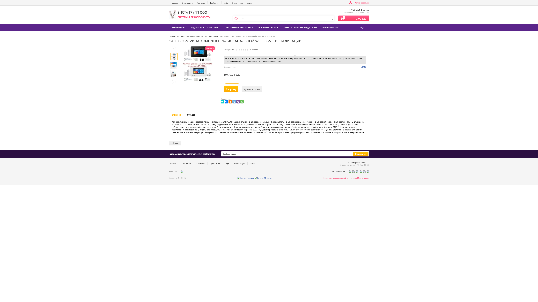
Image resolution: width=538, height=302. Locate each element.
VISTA (363, 67)
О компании (187, 3)
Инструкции (237, 3)
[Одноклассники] (230, 101)
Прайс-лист (214, 3)
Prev (174, 48)
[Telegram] (234, 101)
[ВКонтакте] (226, 101)
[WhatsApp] (242, 101)
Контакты (201, 3)
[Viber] (238, 101)
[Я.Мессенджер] (222, 101)
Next (174, 82)
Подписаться (360, 154)
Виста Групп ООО (192, 12)
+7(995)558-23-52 (359, 9)
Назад (176, 143)
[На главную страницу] (172, 14)
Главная (174, 3)
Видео (249, 3)
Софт (225, 3)
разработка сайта (340, 178)
